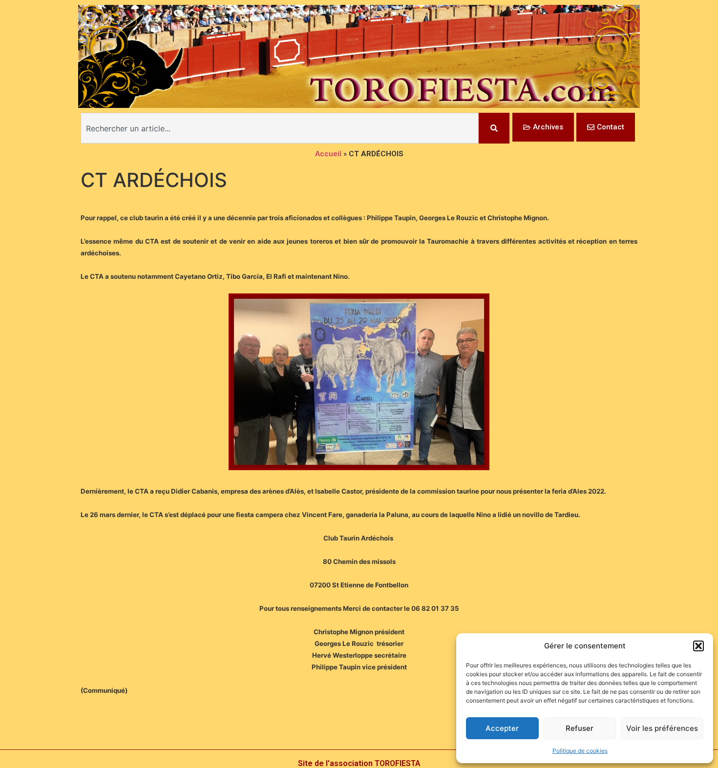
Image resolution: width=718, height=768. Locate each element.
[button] (698, 646)
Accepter (502, 728)
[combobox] (280, 128)
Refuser (579, 728)
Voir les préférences (662, 728)
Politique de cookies (580, 750)
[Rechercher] (494, 128)
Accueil (328, 153)
